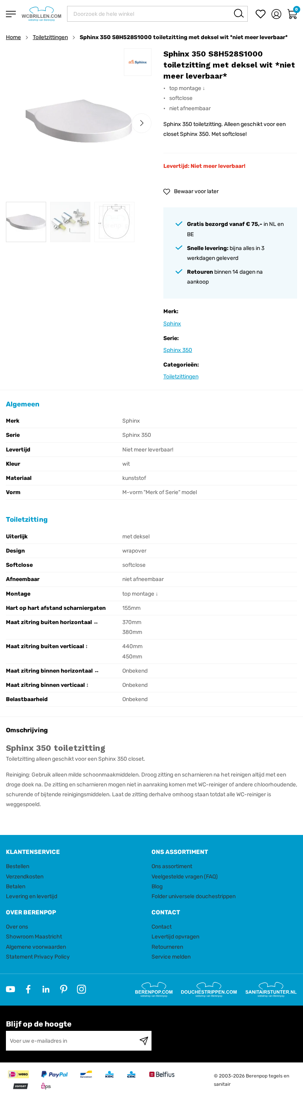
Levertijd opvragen (175, 936)
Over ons (17, 926)
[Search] (239, 13)
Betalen (15, 886)
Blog (157, 886)
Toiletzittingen (50, 37)
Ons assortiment (172, 866)
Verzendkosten (24, 876)
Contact (162, 926)
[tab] (76, 852)
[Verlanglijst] (261, 14)
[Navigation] (11, 14)
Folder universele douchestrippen (194, 896)
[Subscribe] (144, 1041)
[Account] (276, 14)
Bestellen (17, 866)
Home (13, 37)
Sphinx (172, 323)
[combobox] (157, 14)
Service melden (171, 956)
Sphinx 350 (177, 350)
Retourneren (167, 947)
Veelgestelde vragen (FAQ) (185, 876)
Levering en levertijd (31, 896)
